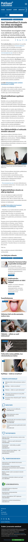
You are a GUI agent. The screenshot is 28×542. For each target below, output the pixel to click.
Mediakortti (3, 508)
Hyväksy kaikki (18, 539)
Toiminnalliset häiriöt (18, 19)
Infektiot (21, 10)
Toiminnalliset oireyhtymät (7, 19)
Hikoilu (4, 321)
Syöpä (15, 10)
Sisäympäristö (11, 275)
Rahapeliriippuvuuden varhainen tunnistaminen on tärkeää (12, 83)
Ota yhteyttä (3, 512)
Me (1, 510)
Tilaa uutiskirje (4, 514)
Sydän (3, 10)
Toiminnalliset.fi (19, 46)
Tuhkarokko (5, 341)
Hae (6, 15)
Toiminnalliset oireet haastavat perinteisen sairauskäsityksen (11, 205)
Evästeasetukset (7, 539)
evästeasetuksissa (14, 536)
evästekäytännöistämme (19, 533)
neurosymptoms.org (6, 53)
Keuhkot (9, 10)
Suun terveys (5, 301)
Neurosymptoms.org (7, 183)
